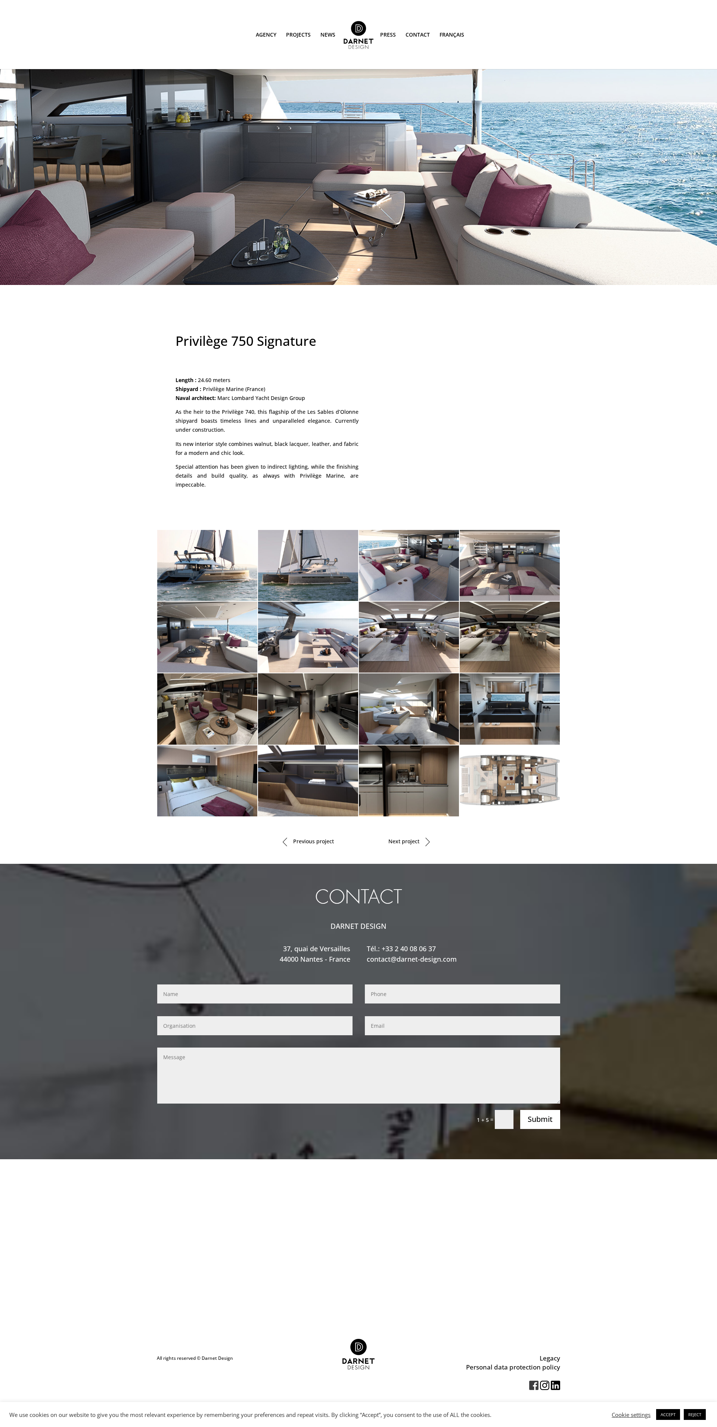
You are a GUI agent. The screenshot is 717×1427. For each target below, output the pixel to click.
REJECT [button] (694, 1414)
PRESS (388, 35)
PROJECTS (298, 35)
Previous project (313, 841)
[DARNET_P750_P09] (207, 744)
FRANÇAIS (452, 35)
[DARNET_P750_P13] (207, 816)
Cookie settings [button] (631, 1414)
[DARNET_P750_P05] (207, 672)
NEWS (327, 35)
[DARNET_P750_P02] (308, 600)
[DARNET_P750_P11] (409, 744)
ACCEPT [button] (668, 1414)
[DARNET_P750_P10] (308, 744)
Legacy (550, 1358)
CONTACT (418, 35)
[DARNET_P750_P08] (510, 672)
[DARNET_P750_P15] (409, 816)
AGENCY (266, 35)
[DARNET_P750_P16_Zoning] (510, 816)
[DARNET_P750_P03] (409, 600)
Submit (540, 1119)
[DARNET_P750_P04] (510, 600)
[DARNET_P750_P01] (207, 600)
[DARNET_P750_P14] (308, 816)
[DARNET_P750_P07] (409, 672)
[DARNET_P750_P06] (308, 672)
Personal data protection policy (513, 1367)
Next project (404, 841)
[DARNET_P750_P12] (510, 744)
